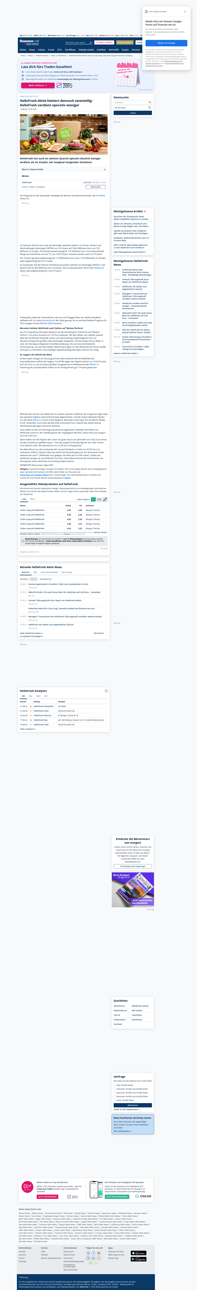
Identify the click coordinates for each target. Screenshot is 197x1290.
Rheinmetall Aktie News (109, 1216)
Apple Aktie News (89, 1221)
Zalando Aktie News (60, 1238)
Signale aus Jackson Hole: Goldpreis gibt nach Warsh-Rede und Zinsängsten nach (132, 232)
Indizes (41, 50)
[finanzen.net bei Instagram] (88, 1253)
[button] (104, 42)
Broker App (113, 1258)
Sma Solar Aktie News (69, 1236)
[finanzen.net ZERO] (64, 85)
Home (23, 55)
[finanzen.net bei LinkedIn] (93, 1258)
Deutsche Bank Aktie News (67, 1221)
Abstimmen (133, 1105)
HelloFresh (27, 182)
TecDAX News (94, 1213)
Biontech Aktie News (44, 1227)
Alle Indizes (137, 1010)
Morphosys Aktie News (82, 1230)
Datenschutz (69, 1255)
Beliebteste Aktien (140, 1006)
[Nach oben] (148, 1287)
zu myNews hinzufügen (31, 636)
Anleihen (101, 50)
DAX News (68, 1213)
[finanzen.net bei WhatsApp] (91, 1263)
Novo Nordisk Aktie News (106, 1230)
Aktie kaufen (96, 187)
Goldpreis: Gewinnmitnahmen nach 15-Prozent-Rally (131, 239)
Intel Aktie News (26, 1233)
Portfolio (118, 1024)
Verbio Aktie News (128, 1238)
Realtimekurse (120, 1010)
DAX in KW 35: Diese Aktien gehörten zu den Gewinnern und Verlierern (130, 246)
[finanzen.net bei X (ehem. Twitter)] (88, 1258)
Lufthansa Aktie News (120, 1224)
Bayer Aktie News (43, 1219)
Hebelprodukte (86, 50)
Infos (67, 478)
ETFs (59, 50)
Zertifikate (70, 50)
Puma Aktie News (122, 1233)
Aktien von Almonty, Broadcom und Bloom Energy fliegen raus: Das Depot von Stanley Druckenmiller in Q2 (131, 224)
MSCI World (52, 35)
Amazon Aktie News (62, 1219)
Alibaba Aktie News (114, 1236)
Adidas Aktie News (140, 1233)
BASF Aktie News (26, 1219)
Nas (87, 35)
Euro (117, 35)
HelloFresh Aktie (42, 55)
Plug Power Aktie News (134, 1221)
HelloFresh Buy (41, 720)
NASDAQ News (125, 1213)
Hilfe (43, 1252)
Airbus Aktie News (140, 1224)
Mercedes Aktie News (89, 1227)
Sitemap (22, 1261)
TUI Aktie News (106, 1219)
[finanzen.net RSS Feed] (96, 1263)
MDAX (102, 195)
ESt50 (36, 35)
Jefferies (37, 420)
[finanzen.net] (29, 41)
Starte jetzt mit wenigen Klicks (34, 475)
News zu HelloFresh (58, 55)
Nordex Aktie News (109, 1227)
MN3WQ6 (23, 534)
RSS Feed (98, 633)
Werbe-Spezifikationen (51, 1258)
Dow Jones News (109, 1213)
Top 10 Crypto (71, 35)
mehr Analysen (27, 729)
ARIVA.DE (84, 1287)
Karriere (22, 1255)
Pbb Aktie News (111, 1238)
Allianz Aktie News (123, 1219)
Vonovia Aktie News (129, 1227)
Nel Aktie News (25, 1236)
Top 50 (117, 1015)
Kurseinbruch (48, 320)
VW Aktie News (40, 1241)
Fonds (51, 50)
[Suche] (91, 43)
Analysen (41, 187)
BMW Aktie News (41, 1238)
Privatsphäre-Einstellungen (70, 1266)
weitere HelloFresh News (125, 353)
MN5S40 (104, 532)
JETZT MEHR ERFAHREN (117, 1196)
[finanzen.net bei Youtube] (99, 1253)
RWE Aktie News (84, 1224)
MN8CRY (30, 534)
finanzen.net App (116, 1252)
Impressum (69, 1252)
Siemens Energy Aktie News (85, 1219)
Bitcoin (102, 35)
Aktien (23, 50)
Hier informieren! (122, 1131)
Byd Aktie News (26, 1227)
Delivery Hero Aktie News (92, 1236)
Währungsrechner (116, 1255)
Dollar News (24, 1216)
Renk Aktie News (101, 1224)
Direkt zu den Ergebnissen (126, 1109)
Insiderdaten (119, 1019)
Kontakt (22, 1252)
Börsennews (24, 1213)
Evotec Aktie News (62, 1230)
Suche (133, 113)
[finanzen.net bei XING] (99, 1258)
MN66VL (37, 534)
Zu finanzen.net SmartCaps (132, 866)
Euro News (36, 1216)
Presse (22, 1258)
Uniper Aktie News (44, 1230)
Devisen (136, 50)
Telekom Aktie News (134, 1236)
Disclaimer (68, 1258)
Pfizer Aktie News (127, 1230)
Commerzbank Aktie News (110, 1221)
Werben (44, 1255)
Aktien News (37, 1213)
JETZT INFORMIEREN (47, 1196)
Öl (130, 35)
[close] (185, 12)
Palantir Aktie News (44, 1233)
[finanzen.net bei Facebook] (93, 1253)
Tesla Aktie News (129, 1216)
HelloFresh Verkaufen (43, 706)
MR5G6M (97, 532)
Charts (25, 187)
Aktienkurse (119, 1006)
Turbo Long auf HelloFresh (32, 510)
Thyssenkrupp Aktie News (66, 1227)
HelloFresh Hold (41, 711)
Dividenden (137, 1019)
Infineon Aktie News (48, 1224)
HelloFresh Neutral (42, 715)
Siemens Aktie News (84, 1233)
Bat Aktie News (25, 1238)
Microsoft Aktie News (28, 1221)
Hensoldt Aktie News (28, 1224)
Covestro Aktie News (64, 1233)
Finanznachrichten (53, 1213)
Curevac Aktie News (104, 1233)
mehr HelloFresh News (30, 633)
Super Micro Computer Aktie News (86, 1238)
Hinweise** (67, 534)
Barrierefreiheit (70, 1270)
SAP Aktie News (46, 1221)
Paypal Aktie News (67, 1224)
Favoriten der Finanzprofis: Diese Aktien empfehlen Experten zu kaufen (131, 217)
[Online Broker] (29, 43)
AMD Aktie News (26, 1230)
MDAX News (80, 1213)
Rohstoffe (114, 50)
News (32, 50)
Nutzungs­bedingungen (74, 1261)
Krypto (125, 50)
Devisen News (140, 1213)
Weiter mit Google (166, 43)
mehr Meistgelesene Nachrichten (129, 252)
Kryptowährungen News (54, 1216)
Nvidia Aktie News (89, 1216)
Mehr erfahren (36, 85)
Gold (142, 35)
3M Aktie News (25, 1241)
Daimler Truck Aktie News (45, 1236)
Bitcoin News (73, 1216)
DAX (21, 35)
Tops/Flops (137, 1015)
